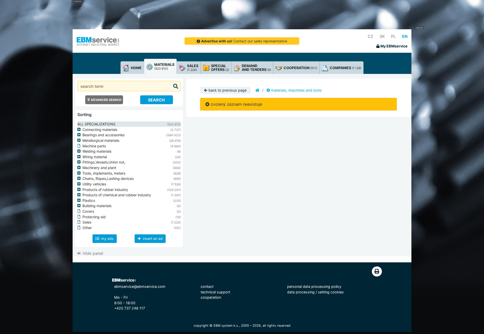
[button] (79, 129)
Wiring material (94, 157)
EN (405, 36)
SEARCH (156, 99)
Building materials (96, 206)
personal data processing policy (314, 286)
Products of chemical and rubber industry (116, 195)
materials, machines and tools (296, 90)
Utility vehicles (94, 184)
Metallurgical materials (100, 140)
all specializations (96, 124)
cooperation (211, 297)
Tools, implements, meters (103, 173)
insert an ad (152, 238)
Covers (88, 211)
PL (393, 36)
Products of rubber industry (105, 189)
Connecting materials (99, 129)
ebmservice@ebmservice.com (139, 286)
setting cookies (331, 292)
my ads (107, 238)
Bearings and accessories (103, 135)
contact (207, 286)
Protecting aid (94, 217)
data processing (301, 292)
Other (87, 228)
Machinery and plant (99, 167)
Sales (86, 222)
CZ (370, 36)
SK (382, 36)
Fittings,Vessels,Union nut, (103, 162)
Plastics (88, 200)
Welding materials (96, 151)
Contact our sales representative (244, 41)
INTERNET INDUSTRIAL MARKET (98, 44)
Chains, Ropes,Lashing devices (108, 178)
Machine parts (94, 146)
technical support (215, 292)
